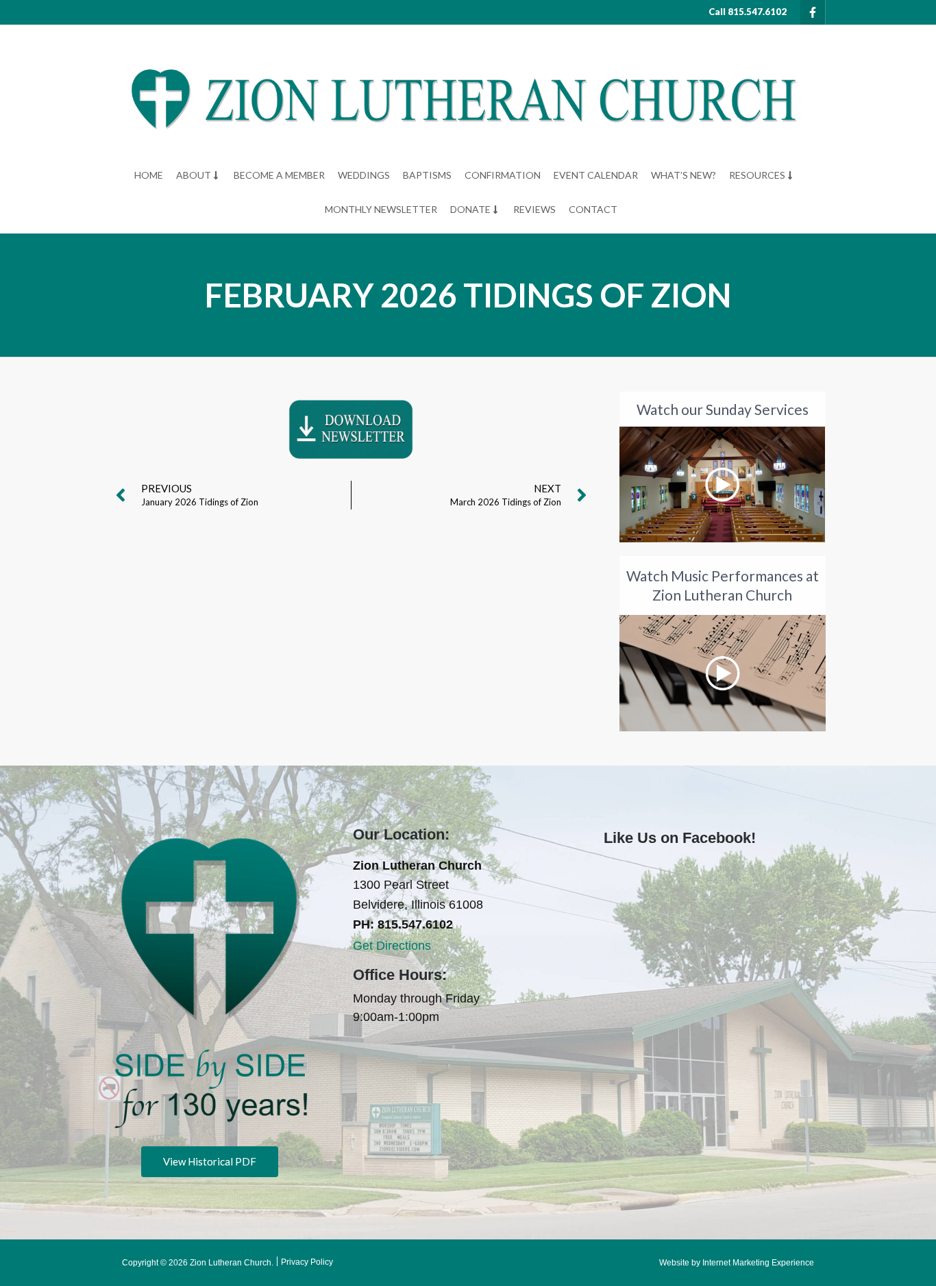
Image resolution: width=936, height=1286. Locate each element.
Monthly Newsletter (381, 209)
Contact (593, 209)
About (193, 175)
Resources (757, 175)
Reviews (534, 209)
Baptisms (427, 175)
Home (148, 175)
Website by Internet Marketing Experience (736, 1263)
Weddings (364, 175)
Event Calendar (596, 175)
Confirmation (503, 175)
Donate (470, 209)
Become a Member (279, 175)
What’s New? (683, 175)
